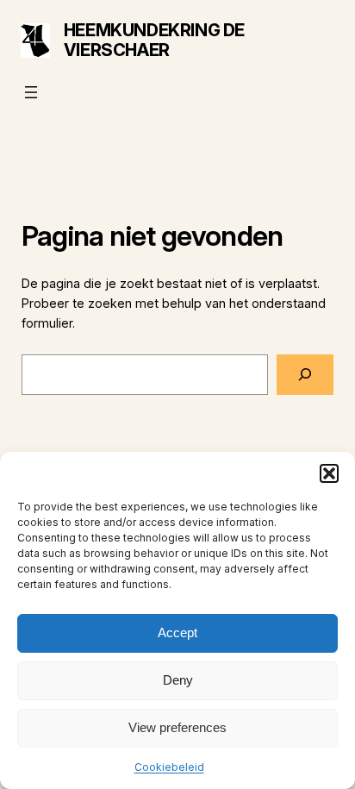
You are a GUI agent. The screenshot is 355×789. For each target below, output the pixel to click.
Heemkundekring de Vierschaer (154, 40)
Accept (177, 632)
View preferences (177, 727)
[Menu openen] (31, 92)
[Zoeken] (305, 374)
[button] (329, 473)
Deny (178, 680)
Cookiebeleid (169, 767)
